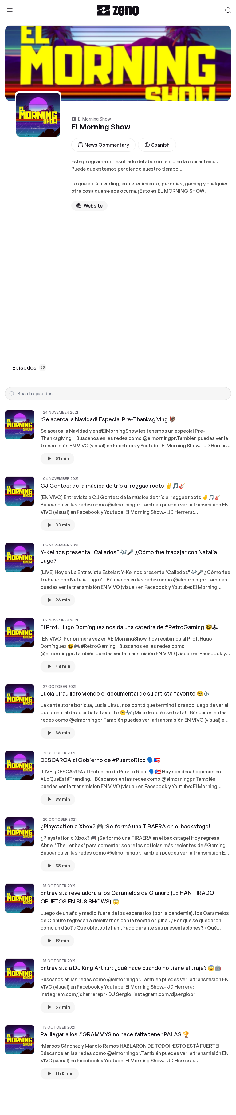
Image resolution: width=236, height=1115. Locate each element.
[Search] (228, 10)
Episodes (28, 367)
